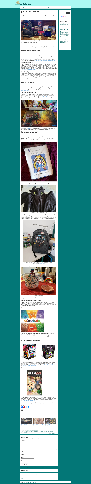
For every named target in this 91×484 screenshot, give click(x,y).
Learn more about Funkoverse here (29, 400)
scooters (67, 42)
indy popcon (67, 34)
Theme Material (33, 482)
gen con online (65, 33)
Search (68, 12)
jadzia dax (61, 35)
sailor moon (63, 42)
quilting (22, 432)
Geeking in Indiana (41, 263)
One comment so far (53, 433)
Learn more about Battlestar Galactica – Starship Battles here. (44, 60)
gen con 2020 (61, 33)
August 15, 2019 (26, 13)
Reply (22, 478)
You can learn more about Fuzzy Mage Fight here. (40, 79)
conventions (62, 24)
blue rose (32, 431)
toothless (25, 432)
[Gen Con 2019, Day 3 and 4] (38, 421)
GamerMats (30, 128)
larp (61, 36)
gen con (49, 431)
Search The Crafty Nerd (64, 10)
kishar (64, 35)
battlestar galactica (28, 431)
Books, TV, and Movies (40, 7)
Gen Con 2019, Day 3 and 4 (38, 424)
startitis (61, 43)
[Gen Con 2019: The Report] (26, 421)
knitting (67, 35)
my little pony (63, 39)
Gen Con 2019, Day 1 (49, 424)
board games (36, 431)
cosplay (66, 24)
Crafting (22, 7)
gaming (46, 431)
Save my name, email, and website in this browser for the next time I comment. (34, 461)
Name (22, 451)
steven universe (62, 45)
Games (27, 7)
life (66, 36)
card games (40, 431)
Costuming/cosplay (33, 430)
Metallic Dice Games (45, 96)
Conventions (32, 7)
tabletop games (62, 46)
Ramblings (47, 7)
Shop (57, 7)
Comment (23, 440)
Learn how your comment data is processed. (40, 467)
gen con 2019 (52, 431)
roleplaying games (66, 41)
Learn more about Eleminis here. (41, 337)
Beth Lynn (32, 13)
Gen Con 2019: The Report (25, 424)
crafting (43, 431)
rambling (62, 41)
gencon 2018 (62, 32)
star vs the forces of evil (63, 44)
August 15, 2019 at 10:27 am (25, 475)
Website (22, 457)
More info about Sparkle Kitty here (50, 364)
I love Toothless (27, 184)
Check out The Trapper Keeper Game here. (28, 69)
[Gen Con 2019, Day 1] (50, 421)
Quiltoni (33, 138)
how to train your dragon (63, 34)
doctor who (61, 29)
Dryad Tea (46, 264)
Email (22, 454)
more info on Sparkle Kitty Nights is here (29, 365)
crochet (67, 27)
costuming (62, 25)
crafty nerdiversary (63, 27)
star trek (64, 43)
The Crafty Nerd (25, 4)
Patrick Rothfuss (63, 40)
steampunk (67, 44)
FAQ (54, 7)
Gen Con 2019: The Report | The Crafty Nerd (29, 474)
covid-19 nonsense (63, 26)
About (52, 7)
